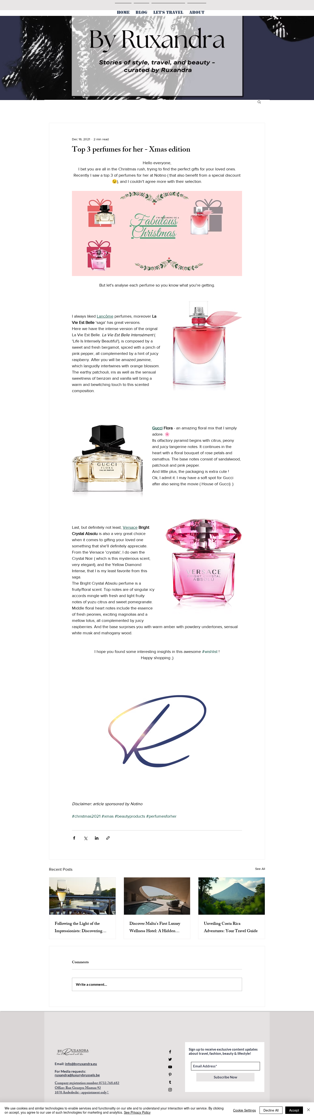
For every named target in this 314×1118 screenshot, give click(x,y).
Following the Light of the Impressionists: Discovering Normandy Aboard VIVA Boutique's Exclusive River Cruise (78, 927)
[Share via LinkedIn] (96, 838)
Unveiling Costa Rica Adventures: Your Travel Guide (231, 927)
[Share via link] (108, 838)
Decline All (271, 1110)
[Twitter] (170, 1059)
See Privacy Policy (137, 1112)
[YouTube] (170, 1067)
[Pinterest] (170, 1074)
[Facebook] (170, 1051)
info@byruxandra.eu (81, 1064)
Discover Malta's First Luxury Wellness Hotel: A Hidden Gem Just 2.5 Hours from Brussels (154, 927)
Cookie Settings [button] (244, 1110)
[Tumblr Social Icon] (170, 1082)
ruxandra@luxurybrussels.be (77, 1075)
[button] (259, 101)
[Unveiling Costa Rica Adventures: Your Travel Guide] (231, 896)
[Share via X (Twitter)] (85, 838)
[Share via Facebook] (74, 838)
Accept (294, 1110)
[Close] (308, 1110)
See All (260, 869)
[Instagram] (170, 1089)
